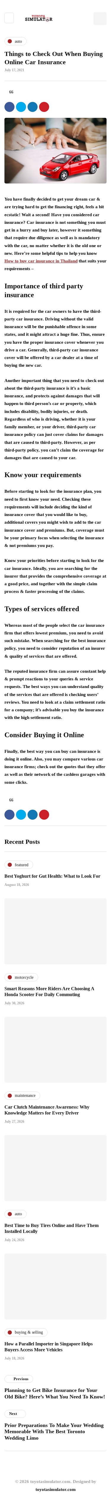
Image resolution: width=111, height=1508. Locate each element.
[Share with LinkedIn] (33, 107)
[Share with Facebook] (9, 107)
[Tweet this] (21, 107)
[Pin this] (44, 107)
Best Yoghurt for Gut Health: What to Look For (52, 876)
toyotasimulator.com (56, 1489)
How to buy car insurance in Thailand (41, 261)
